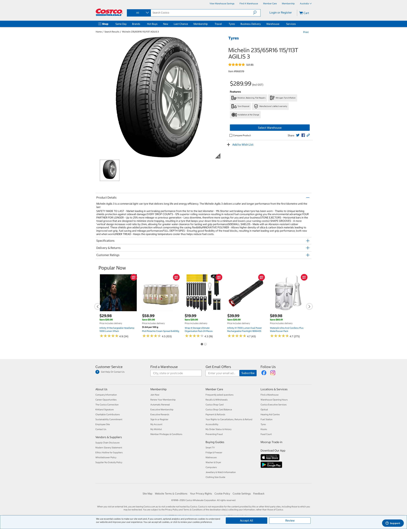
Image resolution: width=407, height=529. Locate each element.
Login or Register (280, 12)
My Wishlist (156, 429)
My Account (156, 424)
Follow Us (268, 367)
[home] (109, 12)
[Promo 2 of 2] (205, 344)
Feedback (258, 493)
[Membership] (208, 23)
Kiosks (264, 429)
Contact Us (100, 429)
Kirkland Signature (104, 409)
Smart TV (210, 447)
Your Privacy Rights (201, 493)
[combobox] (138, 12)
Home (99, 31)
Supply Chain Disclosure (107, 442)
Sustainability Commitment (108, 419)
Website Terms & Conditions (171, 493)
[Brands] (140, 23)
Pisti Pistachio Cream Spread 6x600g (160, 331)
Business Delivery (251, 23)
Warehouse (272, 23)
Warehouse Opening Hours (274, 399)
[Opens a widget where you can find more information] (393, 523)
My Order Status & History (218, 429)
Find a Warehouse (164, 367)
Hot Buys (152, 23)
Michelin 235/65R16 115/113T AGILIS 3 (140, 31)
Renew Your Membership (163, 399)
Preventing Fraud (214, 434)
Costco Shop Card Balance (219, 409)
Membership (200, 23)
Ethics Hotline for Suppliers (109, 452)
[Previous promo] (98, 306)
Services (291, 23)
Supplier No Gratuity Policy (108, 462)
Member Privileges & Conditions (166, 434)
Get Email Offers (218, 367)
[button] (256, 12)
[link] (298, 135)
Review (290, 520)
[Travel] (222, 23)
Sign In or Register (159, 419)
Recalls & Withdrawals (217, 399)
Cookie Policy (222, 493)
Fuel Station (266, 419)
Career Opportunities (106, 399)
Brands (136, 23)
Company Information (106, 394)
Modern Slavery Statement (108, 447)
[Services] (296, 23)
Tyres (232, 23)
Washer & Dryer (213, 462)
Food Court (266, 434)
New (165, 23)
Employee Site (102, 424)
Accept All (246, 520)
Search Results (111, 31)
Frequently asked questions (220, 394)
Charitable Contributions (107, 414)
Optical (264, 409)
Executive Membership (161, 409)
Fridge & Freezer (214, 452)
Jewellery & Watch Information (221, 472)
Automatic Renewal (160, 404)
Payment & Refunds (215, 414)
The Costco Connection (107, 404)
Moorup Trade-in (271, 442)
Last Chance (181, 23)
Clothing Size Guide (215, 477)
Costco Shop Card (215, 404)
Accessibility (212, 424)
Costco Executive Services (274, 404)
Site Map (147, 493)
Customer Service (109, 367)
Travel (218, 23)
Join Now (154, 394)
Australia (304, 3)
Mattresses (211, 457)
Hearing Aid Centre (270, 414)
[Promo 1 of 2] (201, 344)
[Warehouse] (280, 23)
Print (306, 32)
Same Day (121, 23)
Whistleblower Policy (105, 457)
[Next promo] (309, 306)
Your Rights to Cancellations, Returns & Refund (229, 419)
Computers (211, 467)
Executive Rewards (159, 414)
